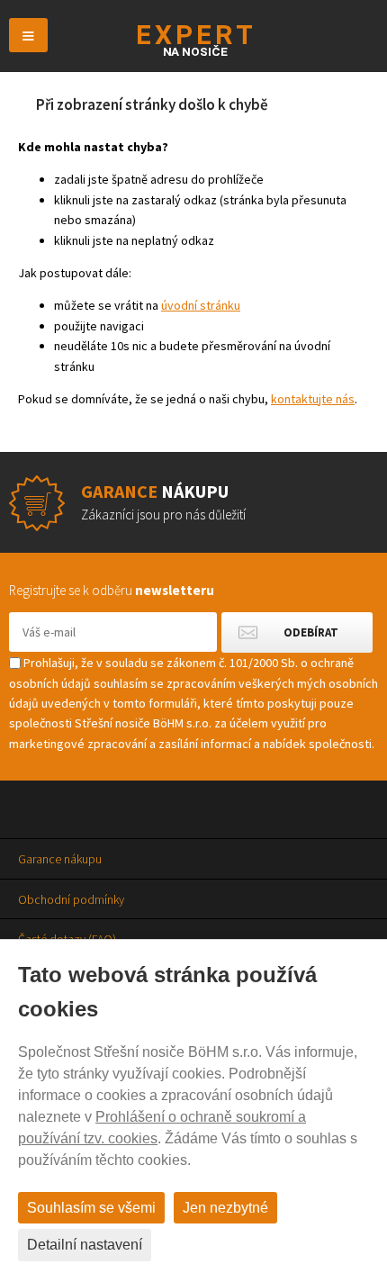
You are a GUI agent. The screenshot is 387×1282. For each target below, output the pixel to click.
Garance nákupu (60, 859)
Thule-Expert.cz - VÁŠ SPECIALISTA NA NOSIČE (194, 40)
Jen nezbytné (225, 1207)
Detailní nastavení (84, 1244)
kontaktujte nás (313, 399)
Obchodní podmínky (71, 899)
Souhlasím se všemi (91, 1207)
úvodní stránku (200, 305)
